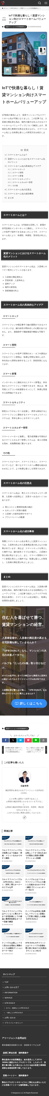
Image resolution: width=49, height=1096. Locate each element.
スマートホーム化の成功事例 (20, 194)
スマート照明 (17, 173)
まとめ (11, 198)
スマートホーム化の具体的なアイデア (24, 166)
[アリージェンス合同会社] (3, 3)
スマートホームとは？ (17, 155)
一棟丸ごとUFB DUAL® (14, 1013)
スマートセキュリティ (21, 179)
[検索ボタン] (39, 3)
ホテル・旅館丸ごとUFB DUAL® (17, 1008)
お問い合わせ (10, 1018)
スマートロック (18, 169)
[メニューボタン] (46, 3)
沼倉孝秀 (24, 786)
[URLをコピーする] (43, 740)
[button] (5, 740)
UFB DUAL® (10, 1003)
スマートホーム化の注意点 (19, 189)
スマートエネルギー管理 (22, 182)
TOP (6, 982)
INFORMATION (11, 993)
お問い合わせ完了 (12, 987)
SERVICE (8, 998)
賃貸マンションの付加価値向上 (16, 27)
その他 (15, 186)
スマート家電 (17, 176)
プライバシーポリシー (14, 1023)
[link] (24, 817)
